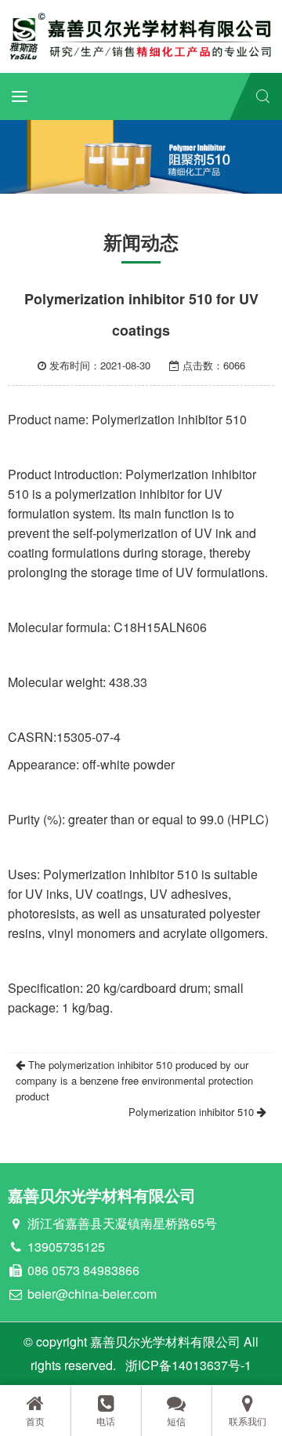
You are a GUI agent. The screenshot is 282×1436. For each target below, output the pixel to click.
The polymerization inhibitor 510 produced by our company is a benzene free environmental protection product (134, 1080)
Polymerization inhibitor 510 (192, 1111)
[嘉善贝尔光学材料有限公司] (141, 34)
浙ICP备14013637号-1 (188, 1365)
